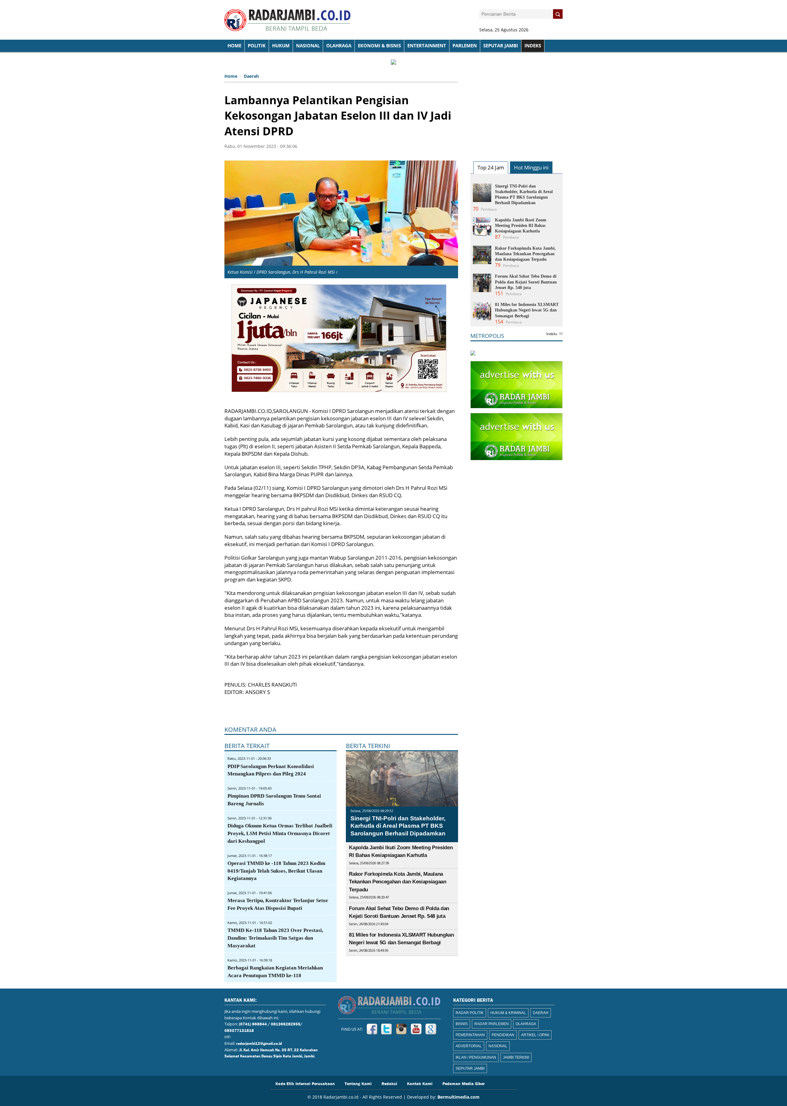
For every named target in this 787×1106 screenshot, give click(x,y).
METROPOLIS (487, 335)
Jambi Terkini (516, 1057)
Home (230, 76)
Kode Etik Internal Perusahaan (305, 1083)
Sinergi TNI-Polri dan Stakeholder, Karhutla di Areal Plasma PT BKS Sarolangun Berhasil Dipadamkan (397, 826)
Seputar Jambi (500, 45)
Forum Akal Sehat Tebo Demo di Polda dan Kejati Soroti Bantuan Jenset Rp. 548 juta (526, 282)
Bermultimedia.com (458, 1097)
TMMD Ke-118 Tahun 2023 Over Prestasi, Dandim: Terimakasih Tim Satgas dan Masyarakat (275, 938)
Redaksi (389, 1083)
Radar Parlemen (491, 1024)
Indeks (551, 334)
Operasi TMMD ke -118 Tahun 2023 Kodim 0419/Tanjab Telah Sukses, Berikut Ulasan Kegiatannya (276, 871)
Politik (257, 45)
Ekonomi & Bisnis (379, 45)
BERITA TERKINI (368, 746)
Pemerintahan (470, 1035)
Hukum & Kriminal (508, 1013)
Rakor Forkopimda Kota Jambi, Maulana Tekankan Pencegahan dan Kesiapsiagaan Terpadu (397, 882)
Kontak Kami (420, 1083)
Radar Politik (470, 1013)
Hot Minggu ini (531, 167)
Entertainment (426, 45)
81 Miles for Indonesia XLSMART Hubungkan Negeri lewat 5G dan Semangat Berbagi (527, 310)
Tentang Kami (358, 1083)
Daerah (251, 76)
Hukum (281, 45)
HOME (234, 45)
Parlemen (465, 45)
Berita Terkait (247, 746)
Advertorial (469, 1046)
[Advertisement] (516, 109)
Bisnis (462, 1024)
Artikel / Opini (535, 1035)
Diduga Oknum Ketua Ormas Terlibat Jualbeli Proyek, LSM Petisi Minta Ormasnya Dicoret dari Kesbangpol (279, 833)
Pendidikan (503, 1035)
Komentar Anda (250, 729)
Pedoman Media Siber (463, 1083)
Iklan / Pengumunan (476, 1057)
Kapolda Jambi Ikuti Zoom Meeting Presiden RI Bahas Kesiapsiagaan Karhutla (520, 225)
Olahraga (338, 45)
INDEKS (532, 45)
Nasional (308, 45)
